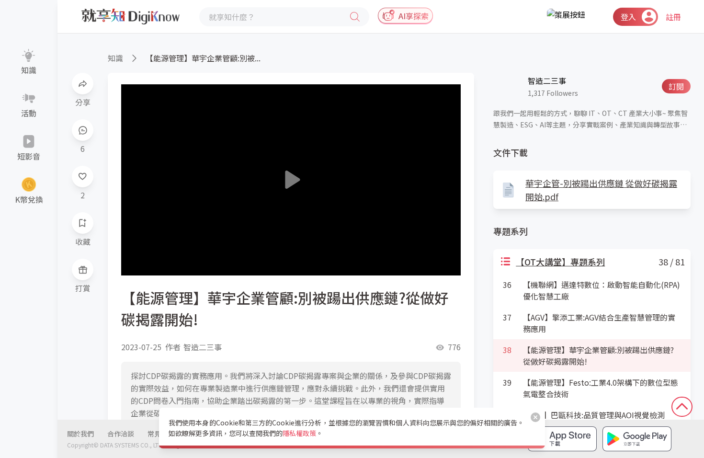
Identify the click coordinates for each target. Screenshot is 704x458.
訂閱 (676, 86)
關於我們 (80, 433)
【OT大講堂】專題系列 (560, 261)
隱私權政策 (299, 433)
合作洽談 (120, 433)
